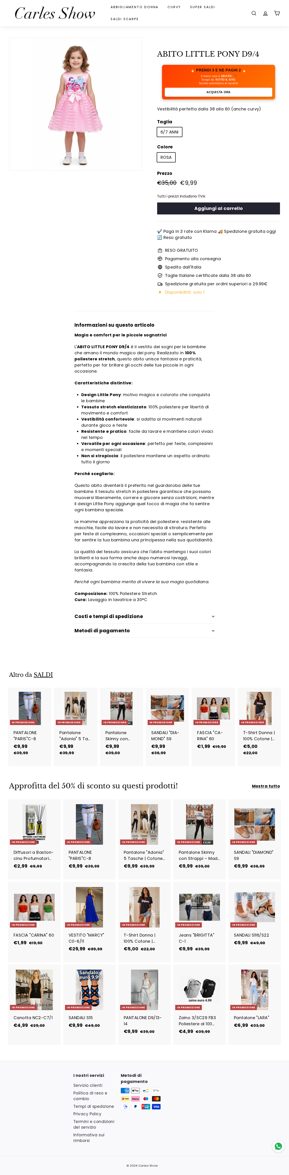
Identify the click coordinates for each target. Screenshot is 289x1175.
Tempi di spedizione (93, 1106)
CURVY (174, 7)
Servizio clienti (87, 1085)
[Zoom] (75, 104)
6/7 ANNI (170, 132)
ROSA (166, 157)
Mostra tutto (266, 786)
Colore (165, 147)
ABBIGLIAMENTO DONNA (134, 7)
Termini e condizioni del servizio (93, 1124)
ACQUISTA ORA (219, 92)
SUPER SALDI (202, 7)
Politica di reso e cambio (90, 1096)
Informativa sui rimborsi (89, 1138)
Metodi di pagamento (102, 630)
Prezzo (164, 173)
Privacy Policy (87, 1114)
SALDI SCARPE (125, 19)
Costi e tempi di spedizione (109, 616)
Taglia (164, 122)
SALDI (43, 674)
